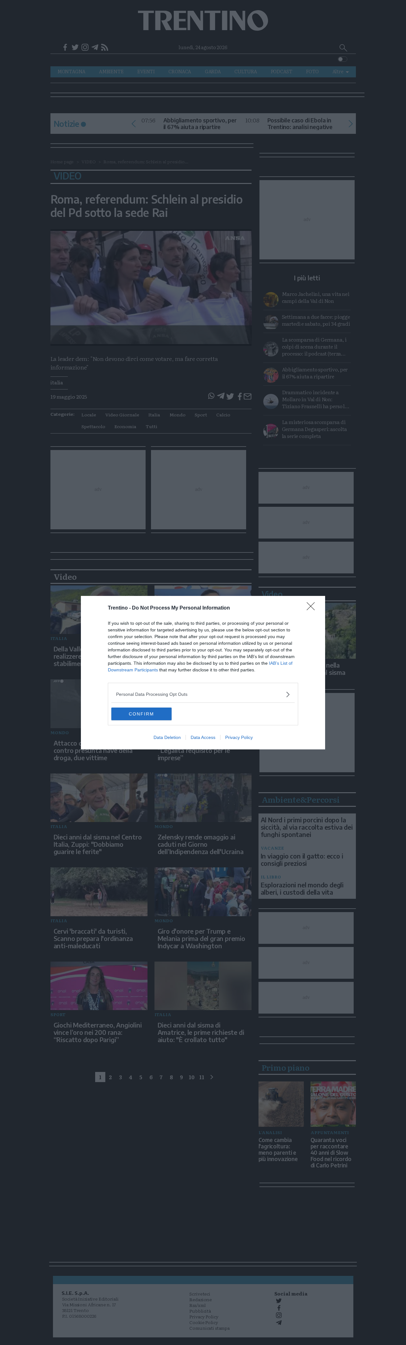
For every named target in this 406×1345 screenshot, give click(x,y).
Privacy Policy (239, 737)
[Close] (313, 608)
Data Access (203, 737)
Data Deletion (167, 737)
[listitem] (203, 694)
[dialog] (203, 672)
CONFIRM (141, 713)
